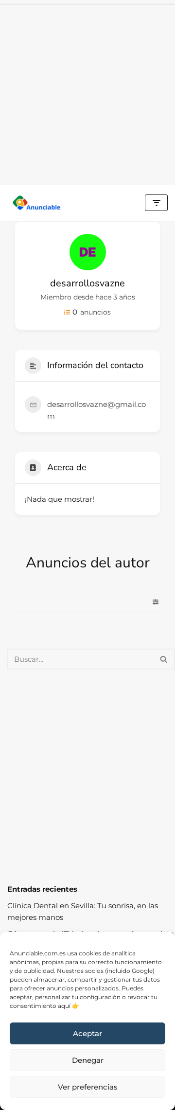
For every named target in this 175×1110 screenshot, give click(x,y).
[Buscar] (164, 659)
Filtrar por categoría (151, 602)
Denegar (88, 1060)
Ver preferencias (88, 1087)
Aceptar (87, 1033)
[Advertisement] (87, 92)
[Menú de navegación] (156, 202)
